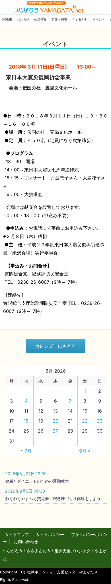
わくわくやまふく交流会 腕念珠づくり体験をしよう (53, 498)
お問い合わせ (26, 541)
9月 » (85, 451)
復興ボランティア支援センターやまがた (60, 572)
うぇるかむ (80, 19)
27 (55, 431)
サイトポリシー (50, 534)
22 (85, 421)
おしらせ (23, 19)
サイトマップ (17, 534)
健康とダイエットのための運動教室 (37, 481)
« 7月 (26, 451)
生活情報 (40, 19)
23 (99, 421)
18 (26, 421)
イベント (98, 19)
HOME (7, 19)
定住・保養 (59, 19)
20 (55, 421)
